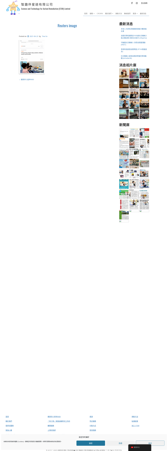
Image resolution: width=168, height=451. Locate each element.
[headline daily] (144, 163)
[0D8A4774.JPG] (144, 94)
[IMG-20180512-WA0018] (134, 114)
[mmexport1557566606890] (144, 73)
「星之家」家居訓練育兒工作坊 (59, 421)
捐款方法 (118, 13)
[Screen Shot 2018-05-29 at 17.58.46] (134, 153)
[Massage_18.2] (134, 143)
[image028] (124, 194)
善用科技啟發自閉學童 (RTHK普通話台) (134, 50)
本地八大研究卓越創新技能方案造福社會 (134, 30)
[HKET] (134, 133)
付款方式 (93, 426)
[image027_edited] (134, 184)
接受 (90, 443)
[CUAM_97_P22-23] (134, 174)
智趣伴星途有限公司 (37, 4)
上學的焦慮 (52, 430)
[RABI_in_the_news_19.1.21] (134, 296)
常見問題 (93, 430)
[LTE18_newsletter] (124, 163)
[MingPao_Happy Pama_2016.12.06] (124, 153)
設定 (150, 443)
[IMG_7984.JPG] (124, 114)
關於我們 (108, 13)
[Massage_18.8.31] (124, 143)
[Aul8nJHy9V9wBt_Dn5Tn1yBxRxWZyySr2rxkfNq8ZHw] (124, 94)
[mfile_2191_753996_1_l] (124, 73)
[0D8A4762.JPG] (134, 104)
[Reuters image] (124, 133)
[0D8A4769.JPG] (134, 94)
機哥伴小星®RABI (26, 79)
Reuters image (67, 25)
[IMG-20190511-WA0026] (134, 83)
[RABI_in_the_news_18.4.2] (124, 306)
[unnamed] (134, 194)
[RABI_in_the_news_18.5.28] (144, 296)
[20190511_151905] (124, 83)
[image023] (144, 143)
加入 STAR (135, 426)
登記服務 (144, 3)
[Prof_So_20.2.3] (144, 133)
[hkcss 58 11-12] (124, 174)
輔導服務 (51, 426)
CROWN (100, 13)
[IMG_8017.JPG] (144, 114)
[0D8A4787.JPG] (124, 104)
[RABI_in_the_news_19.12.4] (144, 174)
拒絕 (120, 443)
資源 (134, 13)
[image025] (134, 204)
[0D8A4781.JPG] (144, 104)
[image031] (144, 204)
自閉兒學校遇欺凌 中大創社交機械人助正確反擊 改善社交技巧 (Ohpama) (134, 36)
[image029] (124, 184)
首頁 (85, 13)
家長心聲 (9, 430)
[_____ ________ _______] (134, 163)
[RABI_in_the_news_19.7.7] (124, 214)
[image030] (124, 204)
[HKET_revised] (144, 153)
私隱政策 (58, 442)
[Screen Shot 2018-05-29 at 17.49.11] (144, 83)
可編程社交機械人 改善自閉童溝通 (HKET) (133, 43)
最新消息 (143, 13)
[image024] (144, 194)
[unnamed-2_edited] (144, 184)
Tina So (44, 36)
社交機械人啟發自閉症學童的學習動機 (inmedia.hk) (134, 57)
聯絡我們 (127, 13)
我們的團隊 (10, 426)
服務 (91, 13)
